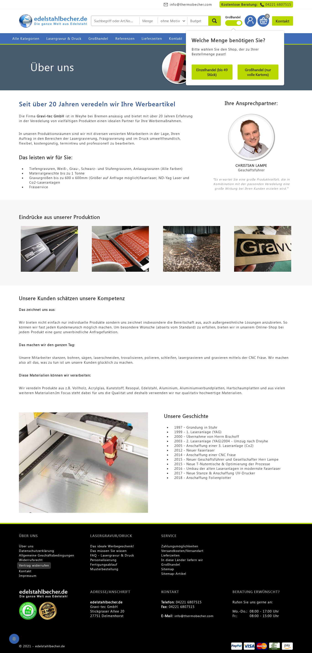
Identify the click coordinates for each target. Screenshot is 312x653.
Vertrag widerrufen (34, 565)
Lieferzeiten (152, 38)
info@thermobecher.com (191, 4)
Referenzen (125, 38)
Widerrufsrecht (31, 560)
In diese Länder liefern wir (182, 560)
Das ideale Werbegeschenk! (112, 546)
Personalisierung (103, 560)
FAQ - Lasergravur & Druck (112, 555)
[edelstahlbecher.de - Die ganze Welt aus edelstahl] (53, 21)
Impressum (28, 575)
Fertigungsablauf (103, 564)
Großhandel (98, 38)
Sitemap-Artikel (173, 573)
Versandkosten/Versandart (182, 550)
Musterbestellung (104, 569)
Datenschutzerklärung (36, 550)
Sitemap (167, 569)
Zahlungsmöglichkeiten (179, 546)
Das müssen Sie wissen (108, 550)
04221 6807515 (278, 4)
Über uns (26, 546)
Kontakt (175, 38)
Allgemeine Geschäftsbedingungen (46, 555)
